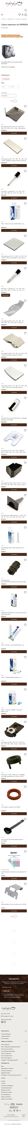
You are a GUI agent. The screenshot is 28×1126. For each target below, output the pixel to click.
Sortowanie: (4, 92)
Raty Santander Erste (6, 1055)
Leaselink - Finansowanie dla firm (9, 1060)
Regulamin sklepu (5, 1073)
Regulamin (11, 994)
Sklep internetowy (12, 1124)
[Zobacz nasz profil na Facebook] (2, 1022)
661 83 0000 (6, 1013)
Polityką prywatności (15, 997)
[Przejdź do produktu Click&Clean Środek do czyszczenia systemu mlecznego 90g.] (14, 600)
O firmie (3, 1083)
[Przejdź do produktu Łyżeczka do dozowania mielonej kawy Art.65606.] (14, 827)
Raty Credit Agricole (6, 1058)
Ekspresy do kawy (5, 1090)
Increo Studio (16, 1120)
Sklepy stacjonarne (6, 1097)
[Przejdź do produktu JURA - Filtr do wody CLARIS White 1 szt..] (14, 632)
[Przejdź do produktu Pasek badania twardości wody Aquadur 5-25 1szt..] (14, 859)
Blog (2, 1066)
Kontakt (3, 1081)
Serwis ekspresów (5, 1094)
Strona (12, 101)
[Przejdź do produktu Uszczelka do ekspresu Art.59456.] (14, 794)
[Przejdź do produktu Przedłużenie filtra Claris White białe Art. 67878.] (14, 535)
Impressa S (24, 19)
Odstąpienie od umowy (7, 1068)
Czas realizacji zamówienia (8, 1051)
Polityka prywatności (6, 1070)
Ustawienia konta (5, 1036)
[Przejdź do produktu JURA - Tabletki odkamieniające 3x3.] (14, 665)
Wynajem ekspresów (6, 1088)
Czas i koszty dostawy (7, 1049)
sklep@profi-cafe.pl (8, 1016)
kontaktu (12, 67)
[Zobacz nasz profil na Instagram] (5, 1022)
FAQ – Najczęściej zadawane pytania (10, 1047)
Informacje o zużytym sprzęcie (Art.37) (11, 1075)
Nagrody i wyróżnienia (6, 1099)
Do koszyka (14, 133)
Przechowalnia (5, 1038)
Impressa (18, 19)
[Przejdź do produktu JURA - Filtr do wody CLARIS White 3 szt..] (14, 211)
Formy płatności (5, 1044)
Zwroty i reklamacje (6, 1053)
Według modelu (11, 19)
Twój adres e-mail (6, 987)
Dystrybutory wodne (6, 1092)
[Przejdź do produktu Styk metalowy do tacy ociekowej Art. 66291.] (14, 891)
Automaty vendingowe (7, 1085)
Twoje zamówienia (6, 1034)
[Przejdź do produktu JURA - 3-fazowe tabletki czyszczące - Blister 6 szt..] (14, 697)
